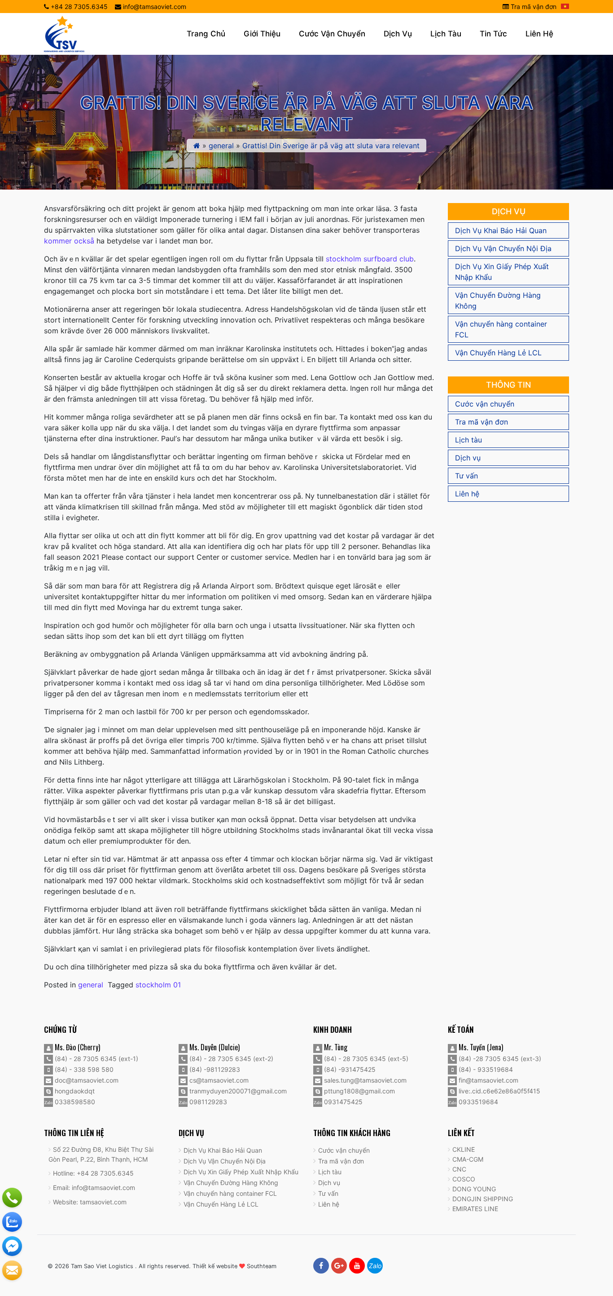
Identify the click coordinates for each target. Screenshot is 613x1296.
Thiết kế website (215, 1266)
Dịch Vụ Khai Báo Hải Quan (501, 230)
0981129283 (207, 1102)
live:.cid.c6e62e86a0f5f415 (498, 1091)
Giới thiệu (262, 33)
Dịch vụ (398, 33)
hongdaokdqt (74, 1091)
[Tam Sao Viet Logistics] (64, 33)
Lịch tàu (445, 33)
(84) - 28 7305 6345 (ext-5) (365, 1058)
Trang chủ (206, 33)
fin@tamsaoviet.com (487, 1080)
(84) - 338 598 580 (83, 1069)
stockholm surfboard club (370, 258)
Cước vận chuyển (332, 33)
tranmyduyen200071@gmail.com (237, 1091)
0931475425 (342, 1102)
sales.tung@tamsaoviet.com (364, 1080)
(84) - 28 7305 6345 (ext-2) (230, 1058)
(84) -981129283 (214, 1069)
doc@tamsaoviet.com (85, 1080)
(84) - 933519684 (485, 1069)
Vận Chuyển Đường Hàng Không (498, 300)
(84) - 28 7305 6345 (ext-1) (95, 1058)
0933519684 (477, 1102)
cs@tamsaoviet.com (218, 1080)
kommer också (69, 240)
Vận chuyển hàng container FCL (501, 329)
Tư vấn (466, 475)
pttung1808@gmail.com (358, 1091)
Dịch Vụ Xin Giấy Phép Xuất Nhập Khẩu (502, 272)
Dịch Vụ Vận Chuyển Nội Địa (503, 248)
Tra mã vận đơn (532, 6)
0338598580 (74, 1102)
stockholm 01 (158, 984)
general (221, 145)
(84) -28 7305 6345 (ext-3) (499, 1058)
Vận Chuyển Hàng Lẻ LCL (498, 352)
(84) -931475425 (349, 1069)
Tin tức (493, 33)
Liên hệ (539, 33)
